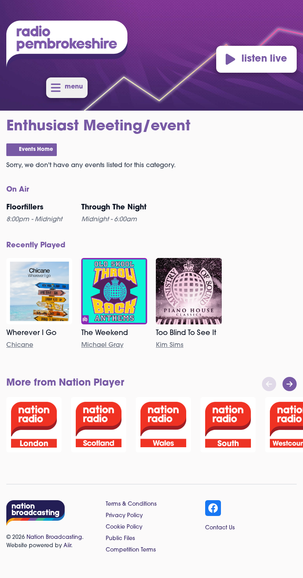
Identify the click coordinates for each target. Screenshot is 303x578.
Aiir (67, 546)
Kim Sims (169, 345)
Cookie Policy (124, 527)
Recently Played (35, 245)
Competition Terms (131, 550)
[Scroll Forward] (289, 384)
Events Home (36, 149)
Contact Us (220, 528)
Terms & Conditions (131, 504)
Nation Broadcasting (54, 537)
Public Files (120, 539)
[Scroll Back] (269, 384)
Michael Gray (102, 345)
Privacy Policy (124, 516)
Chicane (19, 345)
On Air (17, 190)
